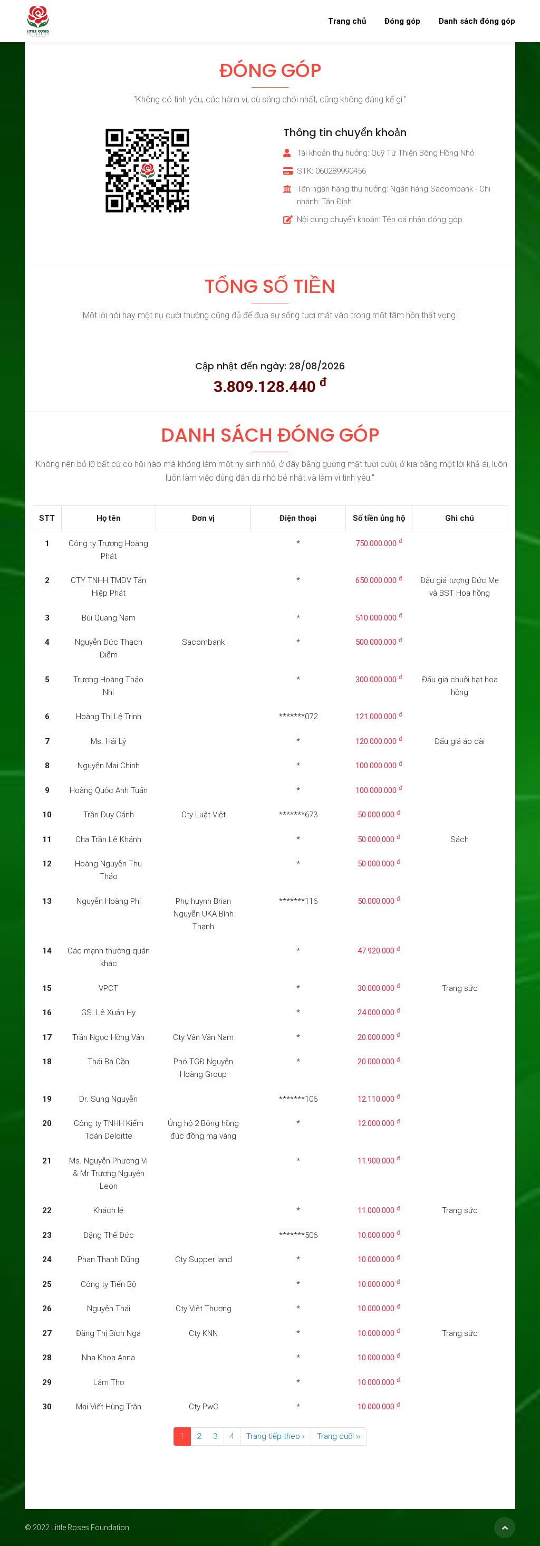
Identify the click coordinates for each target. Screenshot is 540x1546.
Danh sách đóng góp (477, 21)
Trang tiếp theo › (275, 1436)
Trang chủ (347, 21)
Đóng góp (402, 21)
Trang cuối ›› (338, 1436)
